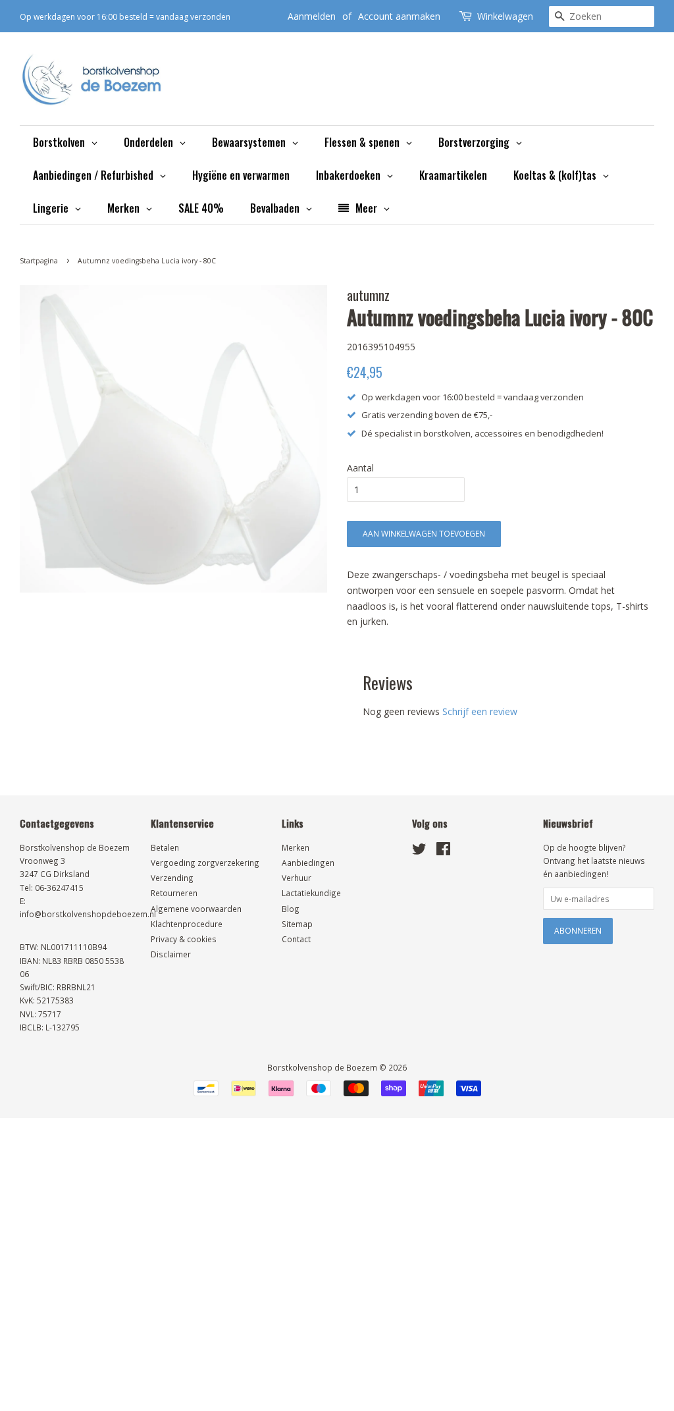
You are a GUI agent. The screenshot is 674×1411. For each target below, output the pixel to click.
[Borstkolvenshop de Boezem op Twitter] (419, 851)
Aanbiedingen (308, 862)
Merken (295, 847)
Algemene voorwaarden (196, 908)
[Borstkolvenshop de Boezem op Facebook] (443, 851)
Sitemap (297, 923)
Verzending (172, 877)
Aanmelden (312, 16)
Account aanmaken (399, 16)
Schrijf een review (479, 711)
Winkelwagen (505, 16)
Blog (290, 908)
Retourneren (174, 893)
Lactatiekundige (311, 893)
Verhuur (296, 877)
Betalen (165, 847)
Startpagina (39, 260)
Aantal (360, 468)
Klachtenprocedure (186, 923)
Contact (296, 939)
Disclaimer (171, 954)
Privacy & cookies (184, 939)
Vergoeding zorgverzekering (205, 862)
